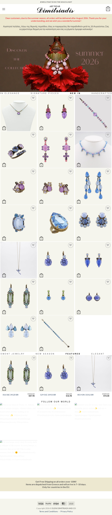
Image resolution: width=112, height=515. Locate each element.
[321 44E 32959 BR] (93, 297)
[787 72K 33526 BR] (18, 223)
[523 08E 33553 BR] (56, 297)
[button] (3, 9)
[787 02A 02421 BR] (56, 223)
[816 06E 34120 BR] (18, 297)
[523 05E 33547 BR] (93, 260)
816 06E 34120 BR (10, 395)
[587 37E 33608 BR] (93, 223)
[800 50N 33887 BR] (93, 149)
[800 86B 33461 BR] (93, 113)
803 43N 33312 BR (85, 395)
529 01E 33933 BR (48, 395)
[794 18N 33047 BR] (18, 113)
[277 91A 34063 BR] (18, 149)
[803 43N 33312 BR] (18, 260)
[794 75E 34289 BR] (56, 186)
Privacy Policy (67, 511)
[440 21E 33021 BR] (56, 113)
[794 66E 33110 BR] (56, 149)
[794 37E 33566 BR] (18, 333)
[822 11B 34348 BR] (56, 333)
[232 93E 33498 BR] (93, 186)
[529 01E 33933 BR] (56, 260)
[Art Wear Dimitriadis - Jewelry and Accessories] (56, 9)
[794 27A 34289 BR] (18, 186)
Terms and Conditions (48, 511)
